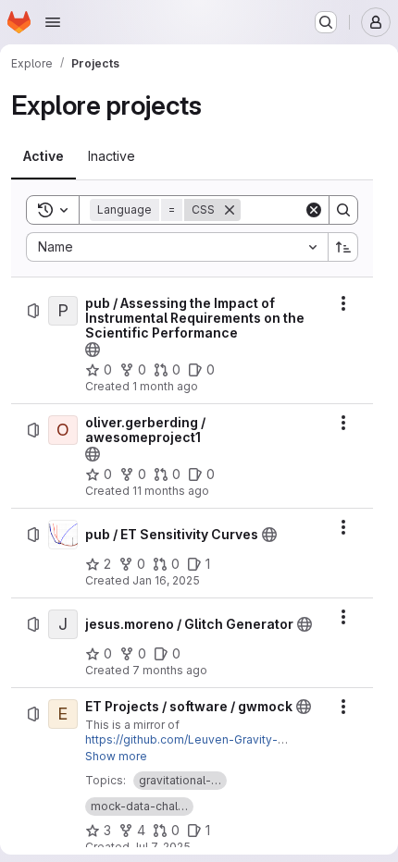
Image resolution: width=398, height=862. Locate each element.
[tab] (43, 156)
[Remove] (229, 210)
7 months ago (169, 670)
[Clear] (314, 210)
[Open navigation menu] (53, 22)
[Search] (343, 210)
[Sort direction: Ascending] (343, 247)
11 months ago (170, 491)
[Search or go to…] (326, 22)
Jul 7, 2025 (161, 847)
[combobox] (177, 247)
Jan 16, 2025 (166, 580)
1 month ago (165, 386)
